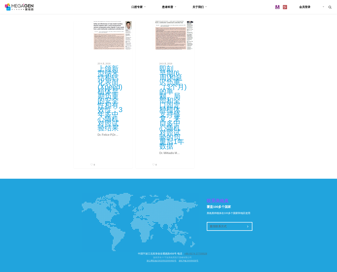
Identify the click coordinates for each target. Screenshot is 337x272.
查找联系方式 (218, 226)
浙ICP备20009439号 (188, 261)
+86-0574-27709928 (195, 253)
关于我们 (198, 6)
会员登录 (304, 6)
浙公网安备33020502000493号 (161, 261)
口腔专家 (137, 6)
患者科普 (167, 6)
